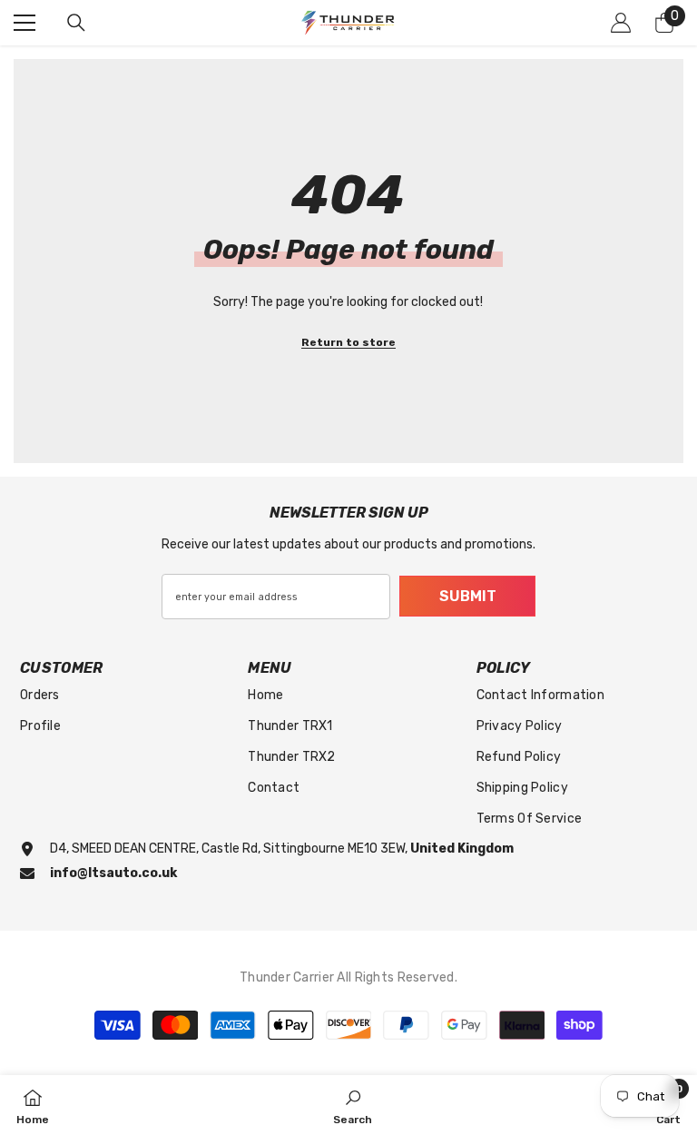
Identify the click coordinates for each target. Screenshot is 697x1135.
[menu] (24, 23)
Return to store (348, 342)
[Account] (621, 23)
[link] (352, 1105)
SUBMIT (467, 596)
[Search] (76, 23)
